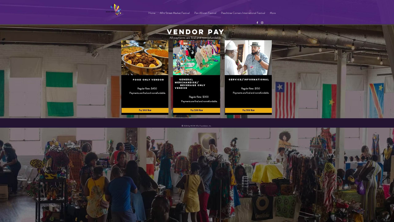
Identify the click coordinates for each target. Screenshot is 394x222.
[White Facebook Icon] (257, 22)
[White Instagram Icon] (262, 22)
